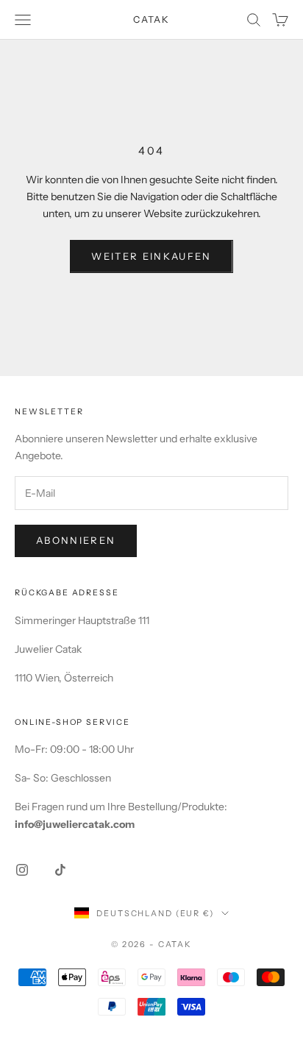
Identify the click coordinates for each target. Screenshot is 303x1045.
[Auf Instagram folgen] (22, 869)
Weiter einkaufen (151, 256)
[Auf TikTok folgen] (60, 869)
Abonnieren (75, 540)
